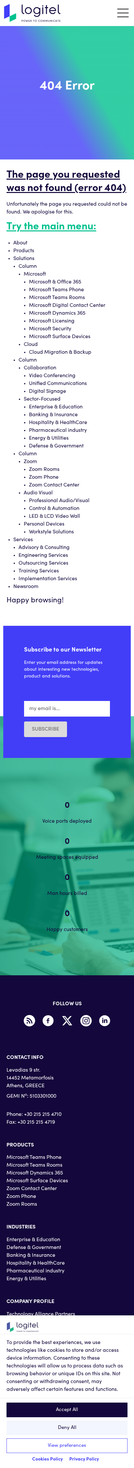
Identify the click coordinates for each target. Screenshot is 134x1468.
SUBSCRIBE (45, 729)
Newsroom (25, 586)
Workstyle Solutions (51, 532)
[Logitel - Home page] (32, 13)
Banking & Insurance (53, 415)
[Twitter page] (67, 1021)
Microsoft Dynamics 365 (57, 313)
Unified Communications (58, 383)
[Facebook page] (48, 1021)
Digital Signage (47, 391)
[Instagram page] (86, 1021)
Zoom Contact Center (54, 485)
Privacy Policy (84, 1459)
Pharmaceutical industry (58, 430)
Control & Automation (54, 508)
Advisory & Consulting (44, 547)
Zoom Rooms (44, 469)
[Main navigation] (123, 13)
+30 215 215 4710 (42, 1114)
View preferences (67, 1445)
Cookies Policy (47, 1459)
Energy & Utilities (49, 438)
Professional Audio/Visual (59, 500)
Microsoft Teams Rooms (57, 297)
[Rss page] (29, 1021)
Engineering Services (43, 555)
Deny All (67, 1427)
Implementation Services (48, 579)
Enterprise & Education (56, 407)
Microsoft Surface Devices (59, 336)
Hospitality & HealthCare (58, 422)
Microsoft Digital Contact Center (67, 305)
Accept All (67, 1409)
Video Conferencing (52, 375)
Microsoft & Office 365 (55, 282)
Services (23, 539)
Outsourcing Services (43, 563)
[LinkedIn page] (105, 1021)
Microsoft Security (50, 329)
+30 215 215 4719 (36, 1122)
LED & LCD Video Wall (54, 516)
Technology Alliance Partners (41, 1314)
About (20, 243)
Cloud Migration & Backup (60, 352)
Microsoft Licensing (51, 321)
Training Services (39, 571)
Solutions (23, 258)
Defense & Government (56, 446)
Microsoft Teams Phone (56, 290)
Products (23, 251)
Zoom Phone (44, 477)
